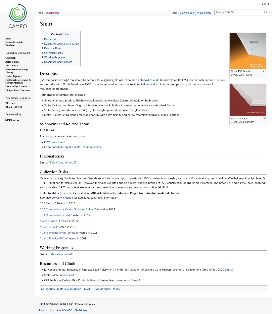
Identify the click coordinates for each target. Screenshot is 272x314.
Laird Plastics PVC (53, 238)
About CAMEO (64, 310)
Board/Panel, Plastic (107, 288)
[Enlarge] (264, 71)
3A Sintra (47, 203)
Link (227, 269)
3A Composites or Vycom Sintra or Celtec (68, 209)
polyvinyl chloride (148, 80)
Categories (48, 288)
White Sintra (49, 220)
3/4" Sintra (49, 226)
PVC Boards (52, 142)
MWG (87, 288)
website (68, 275)
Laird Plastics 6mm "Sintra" (59, 232)
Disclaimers (80, 310)
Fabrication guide (60, 254)
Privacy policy (46, 310)
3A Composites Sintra (55, 215)
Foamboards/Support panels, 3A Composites (72, 147)
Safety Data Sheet (61, 162)
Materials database (69, 288)
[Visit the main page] (17, 16)
